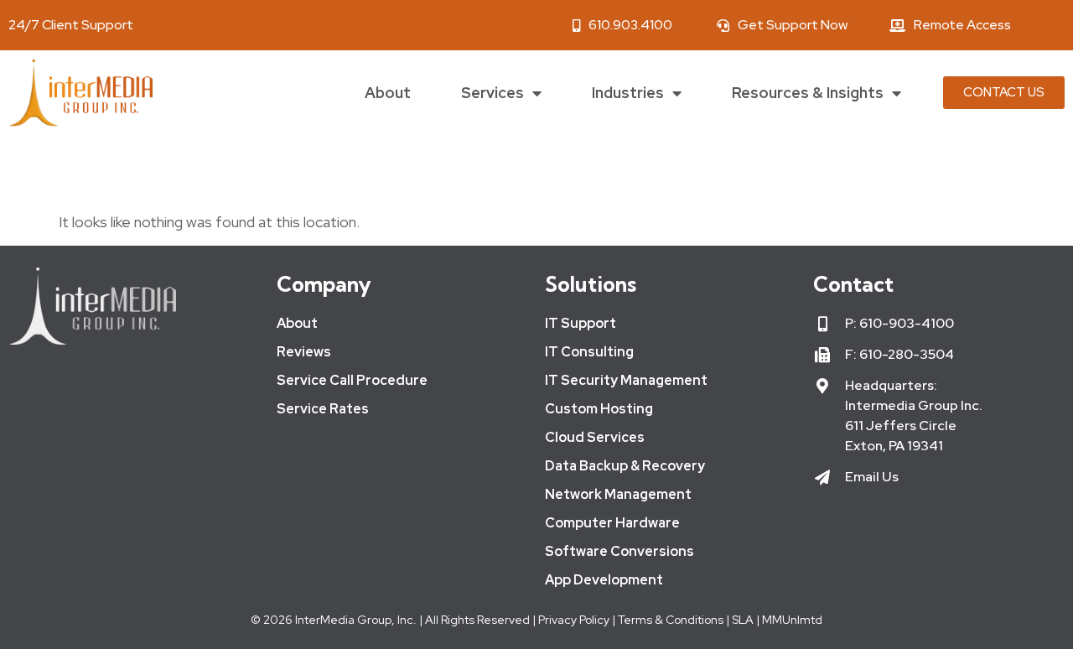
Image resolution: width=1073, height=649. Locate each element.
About (388, 92)
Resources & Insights (808, 92)
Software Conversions (619, 551)
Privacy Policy (572, 619)
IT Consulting (589, 352)
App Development (604, 580)
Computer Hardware (612, 523)
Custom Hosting (599, 409)
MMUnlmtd (792, 619)
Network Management (618, 494)
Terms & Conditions (670, 619)
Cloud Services (595, 437)
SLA (743, 619)
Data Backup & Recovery (625, 466)
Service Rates (323, 409)
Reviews (304, 352)
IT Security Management (626, 380)
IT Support (580, 323)
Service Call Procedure (352, 380)
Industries (628, 92)
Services (492, 92)
